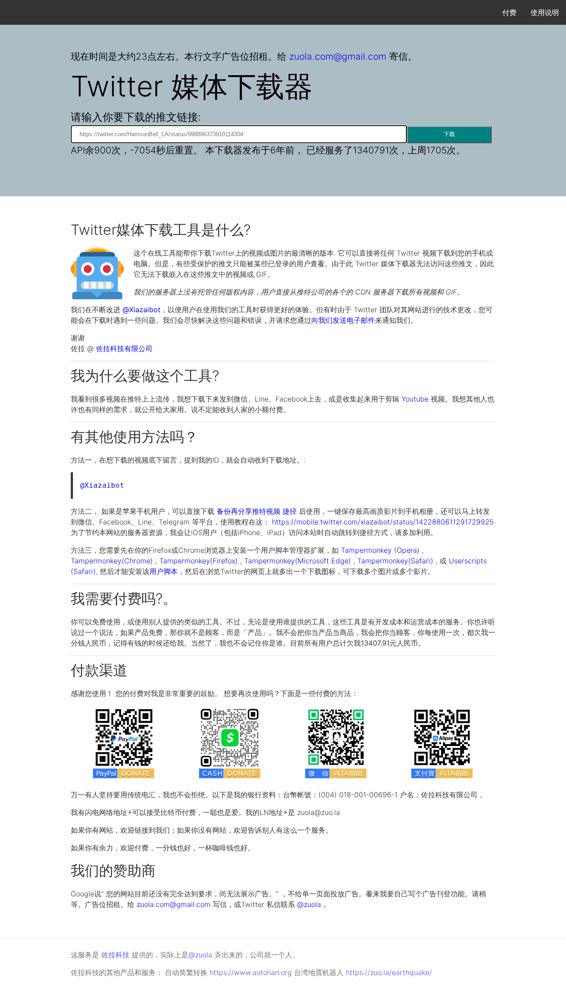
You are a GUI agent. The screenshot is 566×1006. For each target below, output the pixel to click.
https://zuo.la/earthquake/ (389, 972)
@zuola (309, 904)
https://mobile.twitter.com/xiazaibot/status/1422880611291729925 (383, 521)
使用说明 (545, 12)
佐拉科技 (115, 954)
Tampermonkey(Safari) (395, 560)
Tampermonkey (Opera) (380, 550)
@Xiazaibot (141, 309)
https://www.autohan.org (251, 972)
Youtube (415, 398)
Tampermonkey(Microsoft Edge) (297, 560)
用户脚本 (163, 571)
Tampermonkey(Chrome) (112, 560)
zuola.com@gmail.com (337, 56)
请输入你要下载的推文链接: (136, 117)
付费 (509, 12)
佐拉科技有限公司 (124, 348)
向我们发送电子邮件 (343, 320)
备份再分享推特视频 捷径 (258, 511)
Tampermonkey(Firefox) (198, 560)
